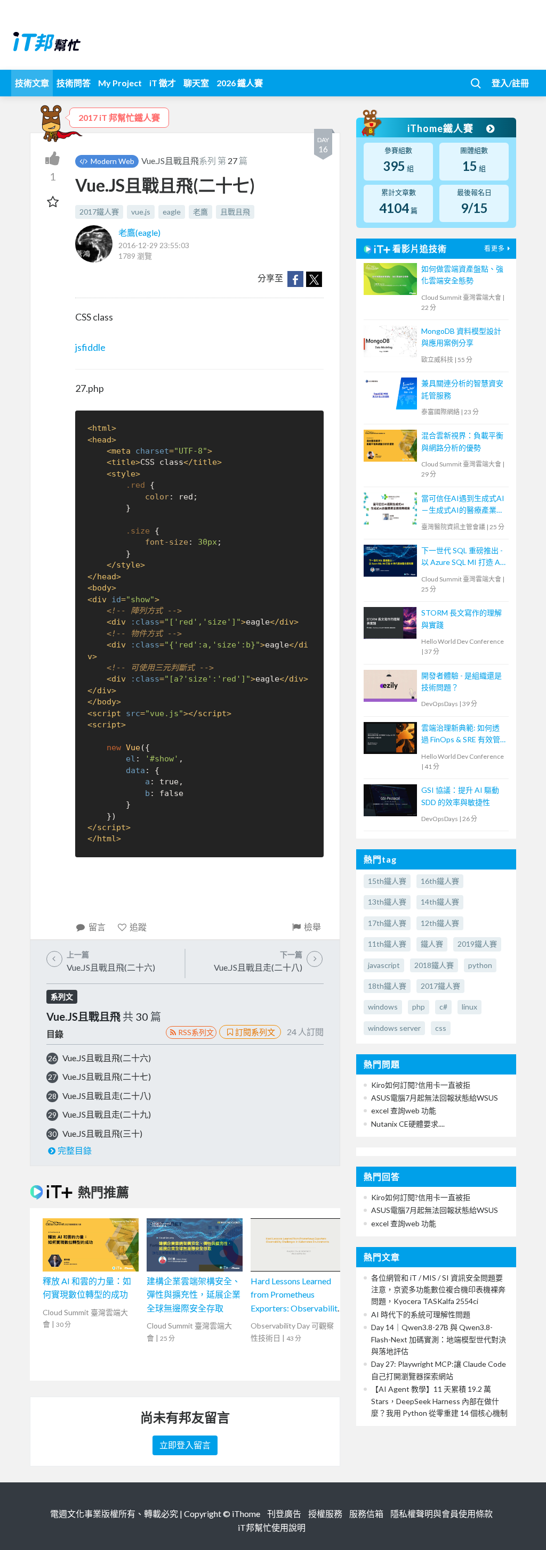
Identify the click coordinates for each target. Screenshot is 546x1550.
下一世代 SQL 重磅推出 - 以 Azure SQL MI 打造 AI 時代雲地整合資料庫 (462, 557)
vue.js (140, 211)
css (440, 1027)
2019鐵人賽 (477, 943)
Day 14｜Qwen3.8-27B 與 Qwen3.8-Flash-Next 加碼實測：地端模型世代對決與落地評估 (438, 1339)
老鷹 (200, 211)
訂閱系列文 (255, 1032)
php (418, 1006)
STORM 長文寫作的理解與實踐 (461, 618)
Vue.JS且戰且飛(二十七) (106, 1076)
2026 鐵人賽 (239, 83)
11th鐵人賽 (387, 943)
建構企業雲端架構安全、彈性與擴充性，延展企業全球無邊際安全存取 (193, 1294)
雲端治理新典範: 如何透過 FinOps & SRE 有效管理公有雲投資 (460, 734)
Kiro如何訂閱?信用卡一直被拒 (420, 1084)
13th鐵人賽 (387, 901)
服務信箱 (366, 1513)
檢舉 (312, 927)
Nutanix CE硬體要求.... (408, 1123)
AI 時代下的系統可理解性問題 (420, 1314)
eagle (172, 211)
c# (443, 1006)
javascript (384, 965)
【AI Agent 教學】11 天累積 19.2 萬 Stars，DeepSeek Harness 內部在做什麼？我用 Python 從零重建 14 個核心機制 (439, 1400)
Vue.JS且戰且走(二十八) (106, 1095)
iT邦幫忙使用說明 (272, 1527)
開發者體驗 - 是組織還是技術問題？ (461, 681)
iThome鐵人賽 (441, 128)
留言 (97, 927)
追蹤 (138, 927)
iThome (246, 1513)
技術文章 (32, 83)
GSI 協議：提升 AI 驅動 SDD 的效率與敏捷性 (460, 795)
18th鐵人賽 (387, 985)
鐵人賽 (432, 943)
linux (469, 1006)
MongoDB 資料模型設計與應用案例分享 (461, 336)
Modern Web (111, 161)
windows (383, 1006)
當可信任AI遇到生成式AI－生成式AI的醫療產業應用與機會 (462, 505)
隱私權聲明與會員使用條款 (441, 1513)
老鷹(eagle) (139, 232)
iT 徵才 (162, 83)
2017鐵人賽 (99, 211)
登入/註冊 (510, 83)
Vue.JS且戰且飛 (170, 160)
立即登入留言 (185, 1445)
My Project (120, 83)
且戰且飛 (235, 211)
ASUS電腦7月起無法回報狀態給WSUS (434, 1097)
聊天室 (196, 83)
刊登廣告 (284, 1513)
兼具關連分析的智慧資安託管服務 (462, 389)
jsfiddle (90, 347)
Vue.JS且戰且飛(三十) (102, 1133)
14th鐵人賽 (440, 901)
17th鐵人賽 (387, 923)
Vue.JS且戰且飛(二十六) (106, 1058)
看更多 (494, 248)
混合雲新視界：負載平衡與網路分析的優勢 (462, 441)
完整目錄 (75, 1150)
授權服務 (325, 1513)
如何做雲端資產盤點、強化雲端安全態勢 (462, 274)
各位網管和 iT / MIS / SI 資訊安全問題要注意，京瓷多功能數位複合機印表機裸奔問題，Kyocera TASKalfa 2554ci (438, 1289)
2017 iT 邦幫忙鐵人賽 (119, 117)
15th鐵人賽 (387, 880)
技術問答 (74, 83)
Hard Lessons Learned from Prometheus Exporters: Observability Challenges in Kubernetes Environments (297, 1308)
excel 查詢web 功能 (403, 1110)
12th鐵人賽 (440, 923)
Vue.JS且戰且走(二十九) (106, 1114)
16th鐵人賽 (440, 880)
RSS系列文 (196, 1032)
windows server (394, 1027)
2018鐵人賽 (434, 965)
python (480, 965)
